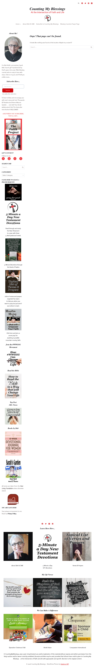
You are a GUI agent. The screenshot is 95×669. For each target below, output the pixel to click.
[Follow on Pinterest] (14, 158)
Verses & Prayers (78, 566)
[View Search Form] (78, 3)
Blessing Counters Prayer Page (69, 24)
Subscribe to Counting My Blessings (47, 24)
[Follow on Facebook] (3, 158)
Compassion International (78, 648)
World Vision (48, 648)
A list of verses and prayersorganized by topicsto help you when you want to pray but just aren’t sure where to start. (13, 301)
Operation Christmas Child (17, 648)
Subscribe (8, 90)
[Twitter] (85, 3)
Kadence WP (65, 664)
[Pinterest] (88, 3)
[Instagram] (91, 3)
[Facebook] (82, 3)
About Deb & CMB (28, 24)
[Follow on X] (9, 158)
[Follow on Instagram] (20, 158)
